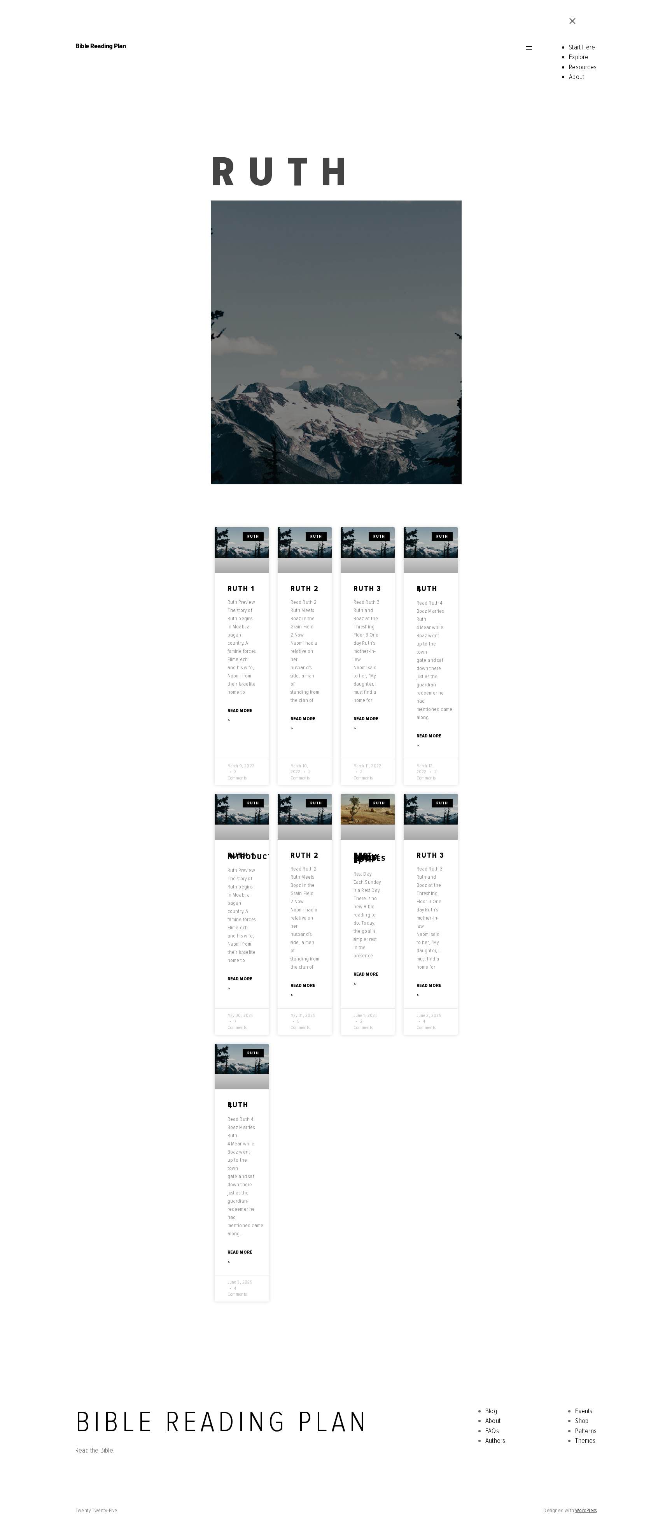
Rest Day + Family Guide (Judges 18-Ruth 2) (370, 858)
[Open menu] (528, 48)
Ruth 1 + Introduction (257, 856)
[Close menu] (571, 21)
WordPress (586, 1510)
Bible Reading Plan (100, 46)
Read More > (240, 715)
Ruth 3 (368, 588)
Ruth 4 (427, 589)
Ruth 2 (304, 588)
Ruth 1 (241, 588)
